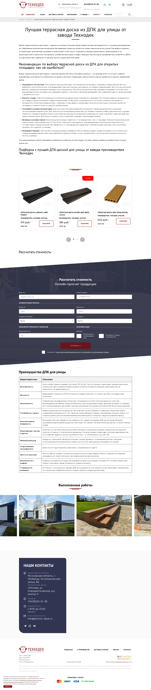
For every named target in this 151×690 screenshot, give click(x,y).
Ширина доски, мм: (25, 331)
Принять (8, 686)
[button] (68, 239)
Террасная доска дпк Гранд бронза (74, 212)
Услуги (96, 14)
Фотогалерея (72, 14)
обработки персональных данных (30, 680)
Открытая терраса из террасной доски (97, 520)
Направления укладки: (26, 317)
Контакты (108, 14)
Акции (42, 14)
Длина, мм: (22, 307)
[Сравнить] (51, 204)
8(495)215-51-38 (91, 4)
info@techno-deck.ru (69, 4)
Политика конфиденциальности (119, 662)
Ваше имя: (22, 292)
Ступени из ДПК (35, 522)
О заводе (84, 14)
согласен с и (78, 352)
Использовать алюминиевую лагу (88, 336)
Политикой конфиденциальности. (13, 682)
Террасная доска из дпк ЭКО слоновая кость (110, 213)
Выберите (80, 331)
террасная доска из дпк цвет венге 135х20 (36, 213)
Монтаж (116, 650)
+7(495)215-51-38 (37, 601)
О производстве (83, 650)
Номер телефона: (82, 292)
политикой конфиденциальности (68, 352)
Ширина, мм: (80, 307)
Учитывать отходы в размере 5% (112, 336)
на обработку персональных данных (95, 352)
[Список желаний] (47, 204)
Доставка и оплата (56, 14)
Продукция (30, 14)
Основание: (80, 317)
